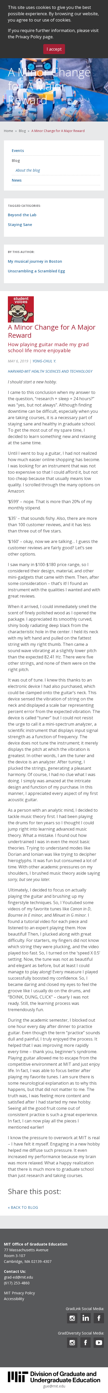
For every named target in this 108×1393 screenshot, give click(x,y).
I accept (54, 49)
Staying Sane (20, 224)
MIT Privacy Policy (19, 1292)
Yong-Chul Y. (44, 360)
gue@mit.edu (54, 1386)
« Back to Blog (23, 1207)
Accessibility (14, 1298)
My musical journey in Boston (35, 261)
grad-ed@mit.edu (18, 1277)
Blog (22, 131)
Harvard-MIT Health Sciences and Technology (50, 371)
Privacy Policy (28, 37)
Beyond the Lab (22, 214)
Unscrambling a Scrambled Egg (36, 270)
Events (18, 150)
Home (8, 131)
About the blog (28, 170)
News (16, 180)
